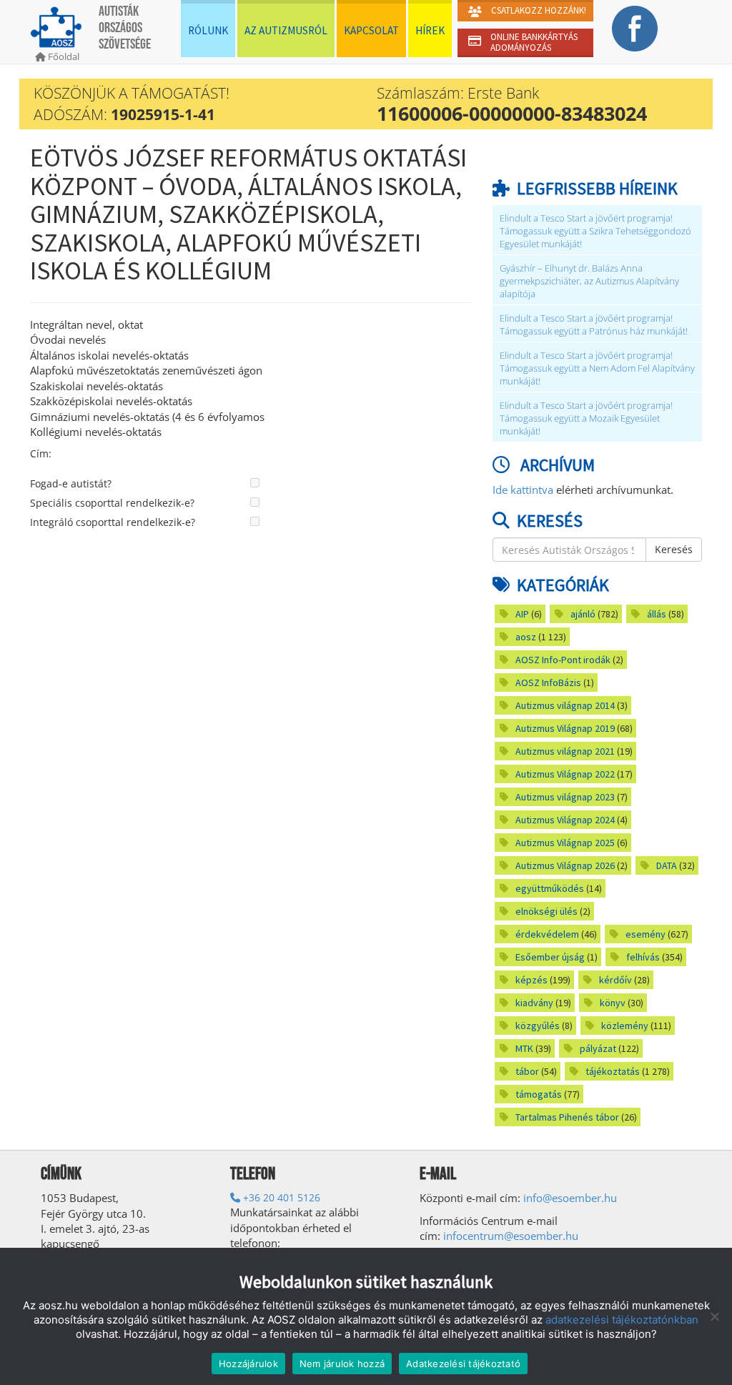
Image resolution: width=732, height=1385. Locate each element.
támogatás (538, 1094)
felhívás (643, 956)
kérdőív (615, 979)
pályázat (598, 1048)
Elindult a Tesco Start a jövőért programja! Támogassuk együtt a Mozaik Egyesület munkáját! (586, 418)
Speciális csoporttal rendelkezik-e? (112, 503)
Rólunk (208, 30)
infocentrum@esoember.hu (510, 1235)
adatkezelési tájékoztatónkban (621, 1319)
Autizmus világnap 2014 (565, 705)
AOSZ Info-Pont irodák (562, 659)
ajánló (582, 613)
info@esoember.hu (570, 1198)
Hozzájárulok (248, 1363)
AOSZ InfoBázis (548, 682)
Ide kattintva (523, 489)
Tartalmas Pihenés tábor (567, 1117)
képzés (531, 979)
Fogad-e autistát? (71, 483)
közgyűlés (537, 1025)
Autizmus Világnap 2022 (565, 774)
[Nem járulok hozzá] (714, 1316)
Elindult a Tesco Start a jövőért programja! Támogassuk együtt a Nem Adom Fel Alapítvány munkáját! (597, 368)
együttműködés (549, 888)
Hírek (430, 30)
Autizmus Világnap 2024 (565, 819)
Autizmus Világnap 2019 (565, 728)
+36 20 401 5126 (280, 1197)
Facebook (635, 28)
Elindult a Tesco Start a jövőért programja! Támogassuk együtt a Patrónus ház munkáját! (594, 324)
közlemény (624, 1025)
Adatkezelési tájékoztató (463, 1363)
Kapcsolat (371, 30)
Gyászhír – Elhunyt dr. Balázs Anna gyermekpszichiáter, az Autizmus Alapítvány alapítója (589, 281)
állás (656, 613)
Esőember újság (550, 956)
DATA (666, 865)
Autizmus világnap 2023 (565, 796)
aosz (525, 636)
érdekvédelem (547, 934)
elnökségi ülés (546, 911)
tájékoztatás (612, 1071)
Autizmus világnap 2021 (565, 751)
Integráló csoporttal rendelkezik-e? (112, 522)
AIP (522, 613)
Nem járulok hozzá (342, 1363)
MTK (524, 1048)
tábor (527, 1071)
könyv (612, 1002)
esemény (645, 934)
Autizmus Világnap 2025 (565, 842)
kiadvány (534, 1002)
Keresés (674, 549)
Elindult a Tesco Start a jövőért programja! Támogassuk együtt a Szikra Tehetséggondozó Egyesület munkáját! (595, 231)
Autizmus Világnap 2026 (565, 865)
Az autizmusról (285, 30)
